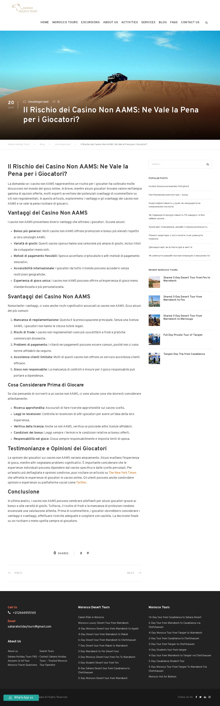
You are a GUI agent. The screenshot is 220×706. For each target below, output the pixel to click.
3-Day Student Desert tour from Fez (98, 663)
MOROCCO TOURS (65, 22)
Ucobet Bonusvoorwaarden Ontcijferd (169, 186)
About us (110, 22)
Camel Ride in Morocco (91, 617)
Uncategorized (38, 102)
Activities (129, 22)
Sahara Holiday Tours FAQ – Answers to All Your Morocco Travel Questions (23, 661)
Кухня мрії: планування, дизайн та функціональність (178, 227)
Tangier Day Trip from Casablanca (184, 354)
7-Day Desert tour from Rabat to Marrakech (103, 645)
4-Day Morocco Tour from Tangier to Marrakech (175, 633)
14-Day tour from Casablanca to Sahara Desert (175, 617)
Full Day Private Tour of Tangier (183, 335)
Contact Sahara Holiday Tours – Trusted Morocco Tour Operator (53, 661)
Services (148, 22)
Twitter (81, 483)
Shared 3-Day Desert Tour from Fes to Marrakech (186, 279)
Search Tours (47, 651)
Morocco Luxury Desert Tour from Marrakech (103, 623)
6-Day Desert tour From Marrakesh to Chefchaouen (107, 640)
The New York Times (122, 473)
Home (45, 22)
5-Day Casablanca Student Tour (166, 661)
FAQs (174, 22)
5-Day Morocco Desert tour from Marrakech (103, 678)
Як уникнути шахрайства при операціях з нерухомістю (179, 255)
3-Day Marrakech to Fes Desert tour (98, 651)
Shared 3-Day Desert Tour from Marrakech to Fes (182, 298)
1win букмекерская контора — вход (168, 194)
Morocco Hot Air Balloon (162, 676)
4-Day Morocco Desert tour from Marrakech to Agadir (108, 628)
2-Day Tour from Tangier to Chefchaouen (172, 644)
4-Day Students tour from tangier (168, 650)
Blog (163, 22)
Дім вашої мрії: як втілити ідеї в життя (170, 247)
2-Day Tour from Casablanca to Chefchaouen (174, 638)
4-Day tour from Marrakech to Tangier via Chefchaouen (180, 655)
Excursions (90, 22)
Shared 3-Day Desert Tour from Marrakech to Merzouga (182, 317)
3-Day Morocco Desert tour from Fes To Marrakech (106, 657)
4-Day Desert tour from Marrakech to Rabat (103, 634)
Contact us (190, 22)
